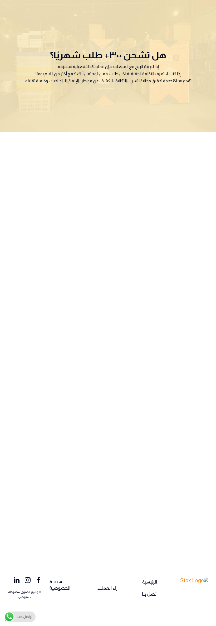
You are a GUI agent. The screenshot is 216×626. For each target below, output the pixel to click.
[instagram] (28, 580)
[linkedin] (16, 580)
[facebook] (39, 580)
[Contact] (194, 580)
